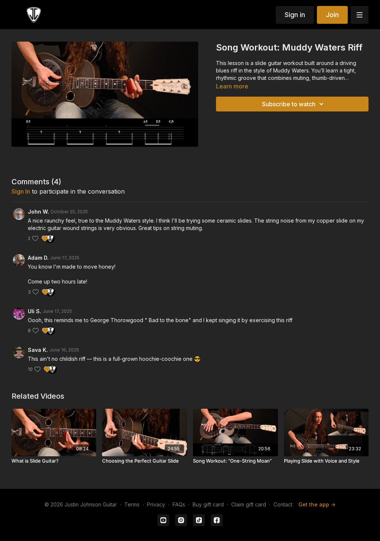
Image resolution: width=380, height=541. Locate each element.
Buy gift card (208, 504)
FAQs (179, 504)
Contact (282, 504)
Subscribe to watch (288, 104)
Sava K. (38, 350)
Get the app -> (316, 504)
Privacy (156, 504)
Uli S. (34, 311)
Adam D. (38, 258)
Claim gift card (248, 504)
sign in (21, 191)
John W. (38, 211)
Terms (132, 504)
